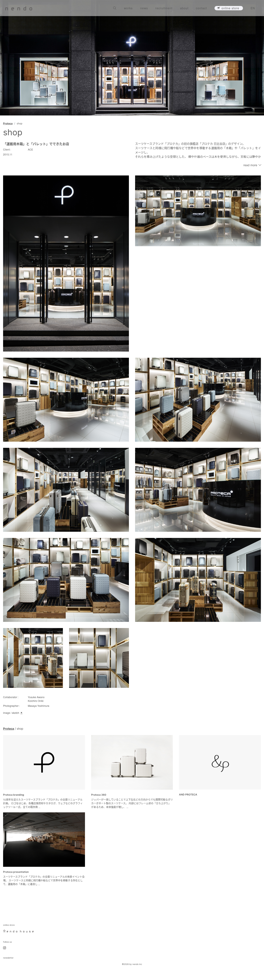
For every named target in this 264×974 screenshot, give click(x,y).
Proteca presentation (16, 871)
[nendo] (18, 8)
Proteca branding (13, 794)
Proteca (8, 123)
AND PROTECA (188, 794)
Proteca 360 (98, 794)
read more (250, 165)
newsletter (8, 957)
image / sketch (11, 712)
